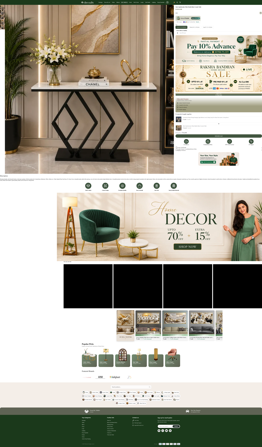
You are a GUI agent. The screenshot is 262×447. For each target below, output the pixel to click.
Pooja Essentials (160, 2)
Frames (83, 434)
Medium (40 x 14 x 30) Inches (195, 27)
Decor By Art (107, 2)
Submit (176, 426)
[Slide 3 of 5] (2, 17)
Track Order (136, 420)
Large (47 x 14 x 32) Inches (207, 27)
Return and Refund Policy (112, 422)
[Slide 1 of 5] (2, 7)
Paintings (100, 2)
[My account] (174, 2)
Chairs (130, 2)
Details (197, 22)
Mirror (83, 424)
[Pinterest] (170, 430)
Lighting (154, 2)
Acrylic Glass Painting (86, 438)
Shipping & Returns (181, 150)
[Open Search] (177, 2)
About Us (109, 420)
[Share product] (260, 13)
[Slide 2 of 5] (2, 12)
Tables (113, 2)
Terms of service (110, 428)
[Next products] (220, 325)
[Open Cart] (180, 2)
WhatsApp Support (137, 422)
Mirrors (118, 2)
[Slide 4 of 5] (2, 22)
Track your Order (110, 434)
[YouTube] (166, 430)
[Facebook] (159, 430)
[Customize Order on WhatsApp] (218, 159)
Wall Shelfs (147, 2)
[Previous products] (137, 325)
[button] (178, 9)
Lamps (142, 2)
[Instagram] (162, 430)
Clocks (83, 436)
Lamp (83, 428)
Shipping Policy (110, 424)
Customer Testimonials (111, 430)
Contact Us (109, 432)
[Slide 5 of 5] (2, 26)
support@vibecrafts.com (138, 425)
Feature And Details (181, 147)
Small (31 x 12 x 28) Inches (181, 27)
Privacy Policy (110, 426)
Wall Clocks (136, 2)
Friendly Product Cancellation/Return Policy (187, 149)
